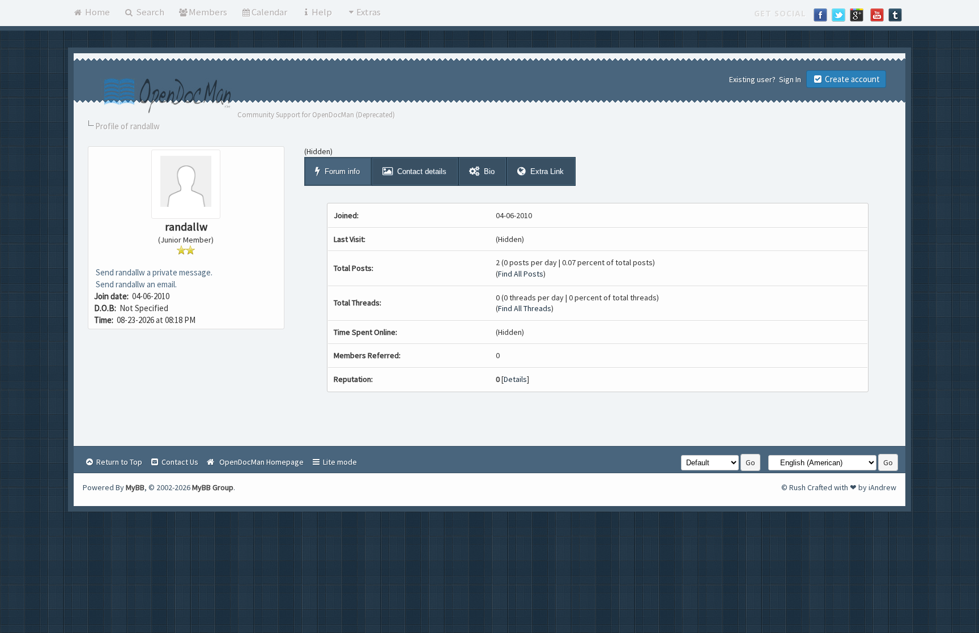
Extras (368, 12)
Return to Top (118, 462)
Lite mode (339, 462)
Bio (489, 171)
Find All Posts (520, 274)
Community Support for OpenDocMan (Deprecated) (316, 115)
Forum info (342, 171)
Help (322, 12)
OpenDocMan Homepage (260, 462)
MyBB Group (212, 487)
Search (149, 12)
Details (515, 379)
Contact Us (179, 462)
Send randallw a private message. (153, 272)
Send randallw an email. (135, 284)
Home (96, 12)
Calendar (269, 12)
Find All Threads (524, 308)
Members (208, 12)
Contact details (421, 171)
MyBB (135, 487)
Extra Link (547, 171)
